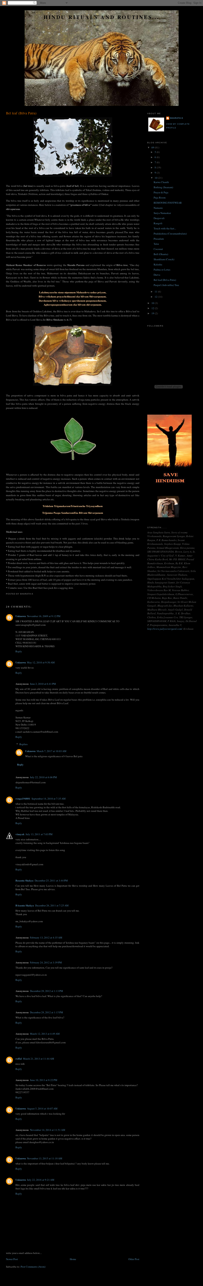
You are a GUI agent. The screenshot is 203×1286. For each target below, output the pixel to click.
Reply (18, 651)
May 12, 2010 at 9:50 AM (41, 662)
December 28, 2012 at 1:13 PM (46, 991)
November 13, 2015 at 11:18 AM (44, 1158)
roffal (18, 1058)
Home (73, 1259)
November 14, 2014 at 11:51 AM (47, 1130)
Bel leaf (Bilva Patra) (21, 113)
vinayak (19, 834)
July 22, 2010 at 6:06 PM (43, 777)
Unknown (20, 616)
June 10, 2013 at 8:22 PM (43, 1080)
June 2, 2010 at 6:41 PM (43, 684)
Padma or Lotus (162, 269)
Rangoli (158, 223)
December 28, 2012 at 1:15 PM (46, 1012)
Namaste (158, 208)
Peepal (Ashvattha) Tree (166, 285)
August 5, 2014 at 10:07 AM (42, 1108)
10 (156, 178)
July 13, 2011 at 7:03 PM (39, 834)
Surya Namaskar (162, 213)
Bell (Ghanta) (161, 254)
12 (156, 296)
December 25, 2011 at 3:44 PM (51, 880)
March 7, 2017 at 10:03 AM (51, 751)
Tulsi (156, 244)
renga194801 (22, 798)
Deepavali (159, 218)
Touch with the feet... (165, 228)
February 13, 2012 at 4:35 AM (46, 937)
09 (153, 147)
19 (153, 313)
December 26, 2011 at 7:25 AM (52, 905)
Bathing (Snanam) (163, 187)
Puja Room (160, 197)
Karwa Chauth (161, 182)
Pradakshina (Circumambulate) (170, 233)
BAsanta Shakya (24, 905)
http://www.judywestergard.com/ (164, 629)
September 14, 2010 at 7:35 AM (49, 798)
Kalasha (158, 264)
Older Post (133, 1259)
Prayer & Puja (161, 192)
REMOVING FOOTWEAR (168, 202)
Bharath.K (176, 118)
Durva (157, 274)
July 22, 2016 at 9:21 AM (40, 1180)
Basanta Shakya (24, 880)
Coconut (158, 249)
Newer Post (12, 1259)
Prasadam (159, 238)
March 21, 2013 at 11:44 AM (38, 1058)
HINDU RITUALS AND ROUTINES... (102, 17)
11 (156, 291)
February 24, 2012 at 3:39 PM (46, 962)
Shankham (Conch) (164, 259)
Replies (23, 744)
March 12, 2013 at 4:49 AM (45, 1033)
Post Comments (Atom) (33, 1266)
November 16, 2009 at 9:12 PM (43, 616)
